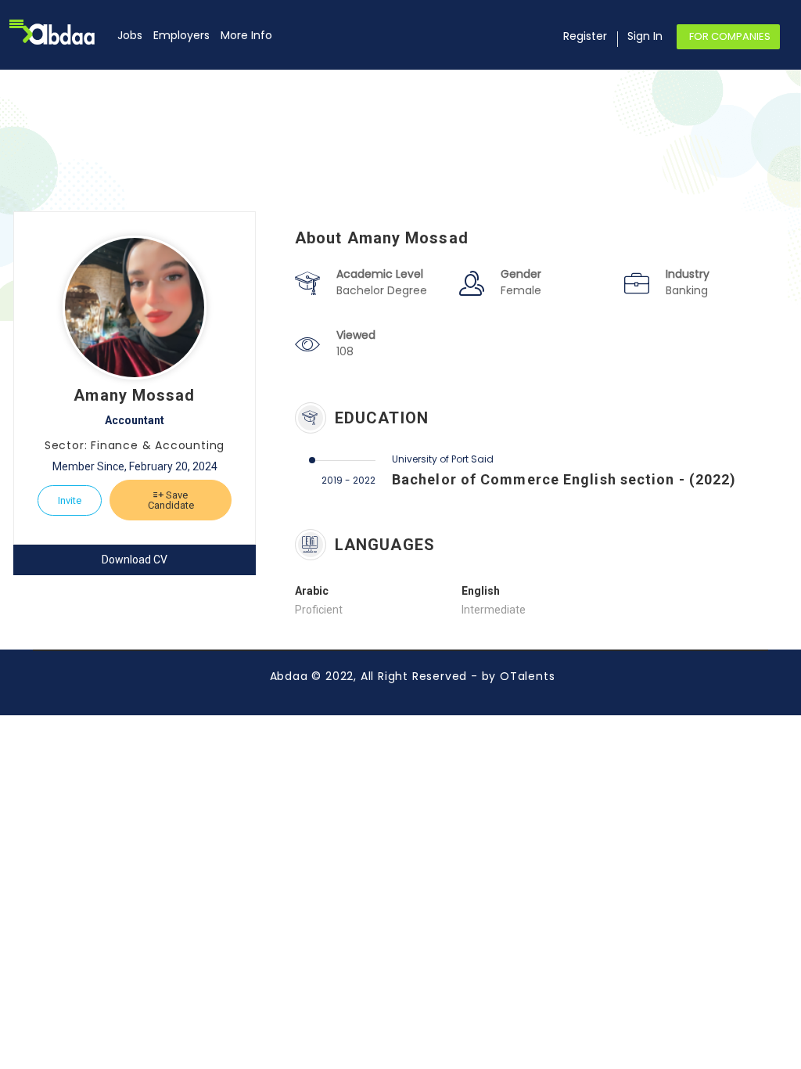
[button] (16, 23)
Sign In (645, 36)
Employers (181, 35)
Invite (69, 500)
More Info (246, 35)
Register (585, 36)
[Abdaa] (68, 34)
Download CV (134, 559)
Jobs (129, 35)
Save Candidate (171, 500)
